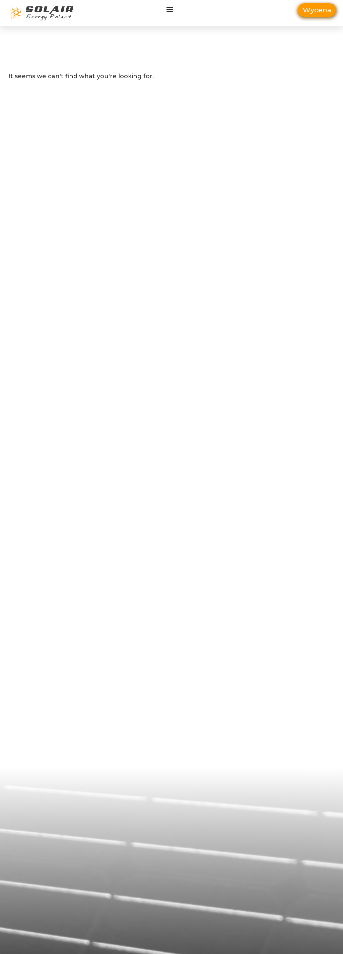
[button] (169, 8)
